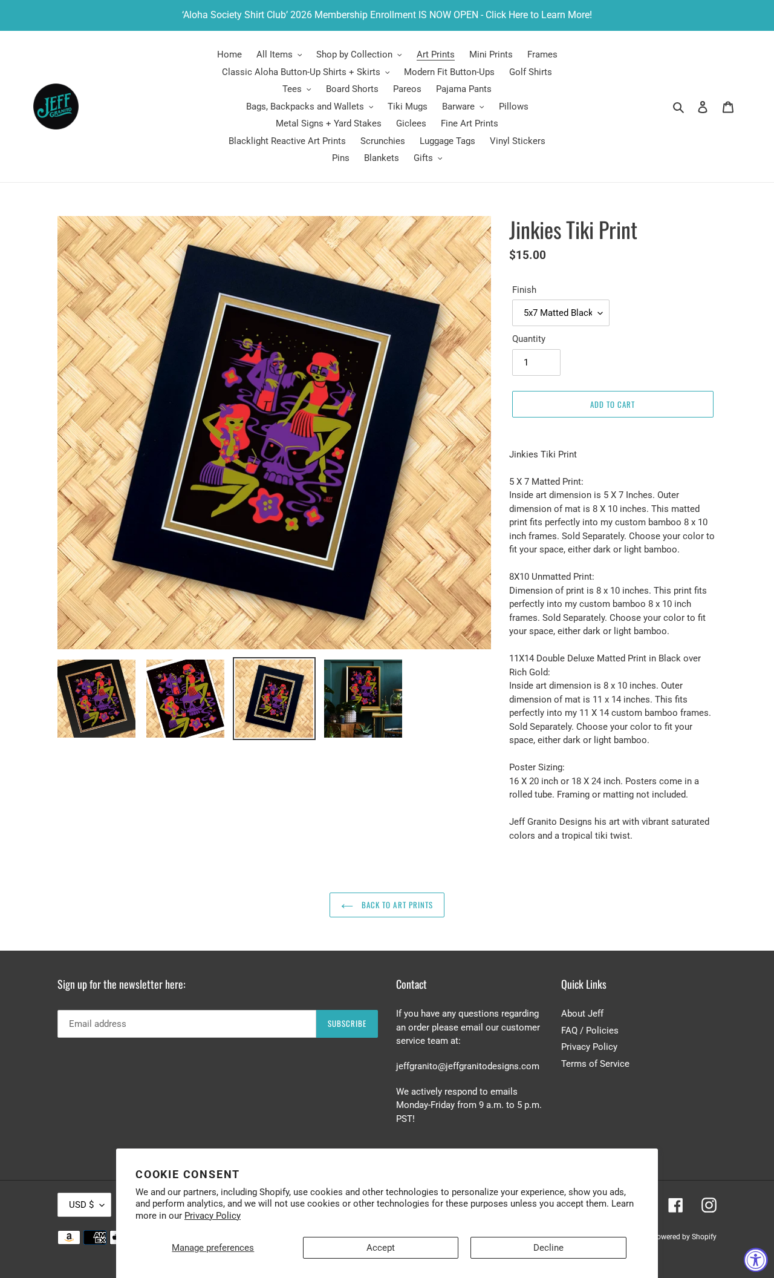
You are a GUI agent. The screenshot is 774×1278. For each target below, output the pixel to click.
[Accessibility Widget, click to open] (756, 1260)
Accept (380, 1247)
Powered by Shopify (684, 1237)
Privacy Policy (212, 1215)
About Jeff (582, 1013)
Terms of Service (595, 1063)
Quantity (528, 338)
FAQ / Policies (590, 1030)
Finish (524, 289)
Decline (548, 1247)
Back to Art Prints (396, 905)
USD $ (81, 1204)
